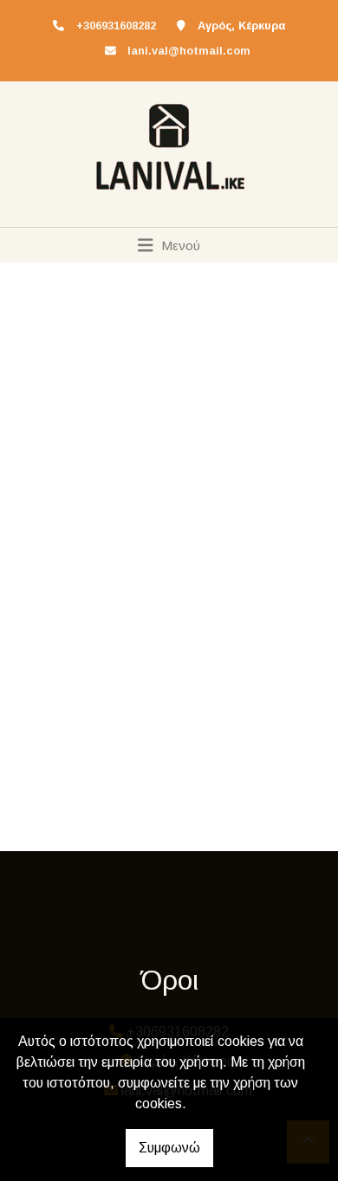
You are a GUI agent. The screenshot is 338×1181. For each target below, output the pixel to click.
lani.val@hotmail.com (188, 50)
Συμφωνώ (169, 1147)
